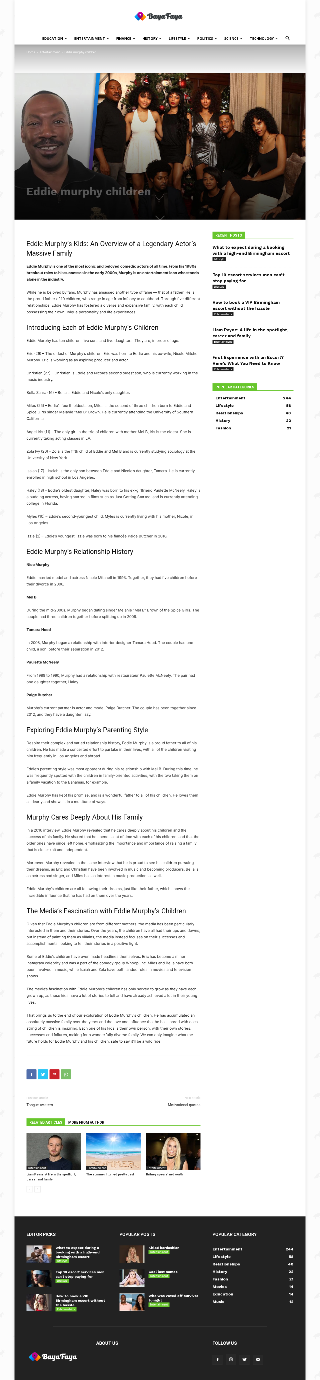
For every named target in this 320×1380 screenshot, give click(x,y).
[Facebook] (31, 1074)
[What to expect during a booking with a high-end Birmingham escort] (39, 1254)
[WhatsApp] (66, 1074)
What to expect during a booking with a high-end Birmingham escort (78, 1252)
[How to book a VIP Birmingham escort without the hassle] (39, 1302)
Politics (205, 38)
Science (231, 38)
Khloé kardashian (164, 1248)
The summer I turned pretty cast (110, 1174)
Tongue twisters (39, 1105)
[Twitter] (43, 1074)
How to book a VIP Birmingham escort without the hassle (80, 1300)
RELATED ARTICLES (46, 1122)
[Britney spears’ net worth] (173, 1151)
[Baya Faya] (160, 16)
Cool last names (163, 1272)
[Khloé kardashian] (132, 1254)
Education (52, 38)
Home (30, 52)
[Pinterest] (55, 1074)
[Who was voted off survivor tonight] (132, 1302)
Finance (123, 38)
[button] (288, 39)
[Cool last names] (132, 1278)
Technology (262, 38)
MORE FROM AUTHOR (86, 1122)
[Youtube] (258, 1360)
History (150, 38)
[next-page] (37, 1189)
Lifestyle (177, 38)
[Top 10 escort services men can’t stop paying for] (39, 1278)
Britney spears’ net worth (164, 1174)
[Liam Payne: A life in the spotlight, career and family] (53, 1151)
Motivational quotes (184, 1105)
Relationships (223, 314)
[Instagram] (231, 1359)
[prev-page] (29, 1189)
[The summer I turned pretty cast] (113, 1151)
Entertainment (89, 38)
